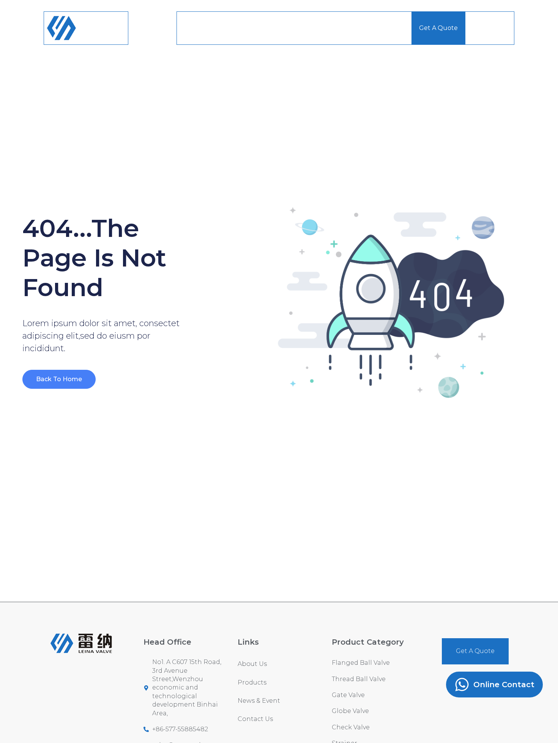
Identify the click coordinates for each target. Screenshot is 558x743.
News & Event (334, 28)
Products (280, 28)
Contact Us (387, 28)
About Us (232, 28)
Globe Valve (350, 711)
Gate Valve (348, 695)
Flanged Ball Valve (361, 662)
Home (193, 28)
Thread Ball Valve (359, 679)
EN (477, 28)
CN (501, 28)
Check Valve (351, 727)
